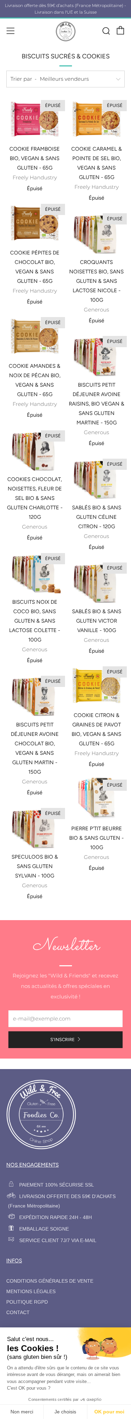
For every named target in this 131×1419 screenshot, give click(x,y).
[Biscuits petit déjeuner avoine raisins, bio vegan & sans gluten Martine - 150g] (96, 355)
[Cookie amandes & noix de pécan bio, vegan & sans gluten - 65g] (34, 336)
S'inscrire (62, 1039)
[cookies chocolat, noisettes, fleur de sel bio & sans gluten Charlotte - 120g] (34, 449)
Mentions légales (31, 1291)
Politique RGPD (27, 1302)
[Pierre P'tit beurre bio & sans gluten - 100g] (96, 798)
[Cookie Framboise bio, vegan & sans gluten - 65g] (34, 119)
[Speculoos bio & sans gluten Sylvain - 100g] (34, 827)
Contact (18, 1312)
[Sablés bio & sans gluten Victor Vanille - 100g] (96, 581)
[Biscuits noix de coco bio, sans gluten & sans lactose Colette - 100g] (34, 572)
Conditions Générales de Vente (49, 1281)
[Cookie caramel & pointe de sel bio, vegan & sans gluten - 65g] (96, 119)
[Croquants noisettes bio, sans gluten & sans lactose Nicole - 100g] (96, 232)
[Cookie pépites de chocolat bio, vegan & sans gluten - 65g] (34, 223)
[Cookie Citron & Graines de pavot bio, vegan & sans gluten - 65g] (96, 685)
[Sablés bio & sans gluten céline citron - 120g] (96, 478)
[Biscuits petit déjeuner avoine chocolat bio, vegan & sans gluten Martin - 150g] (34, 695)
